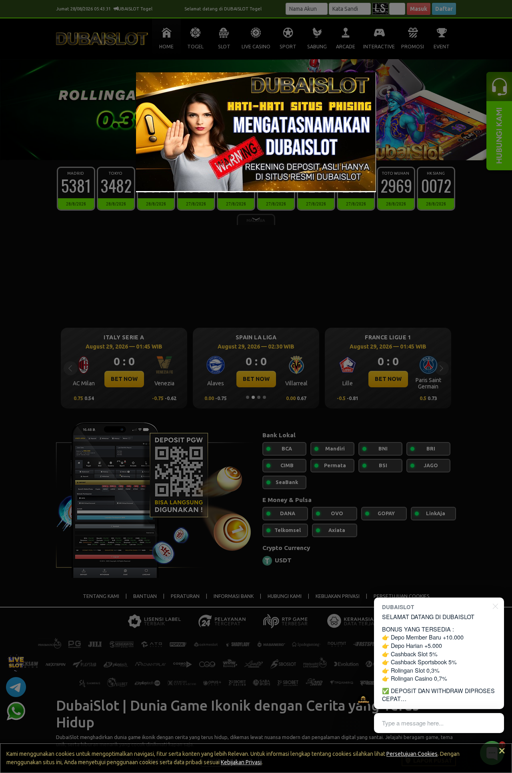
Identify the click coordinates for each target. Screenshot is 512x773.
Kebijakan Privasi (241, 762)
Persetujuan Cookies (412, 754)
